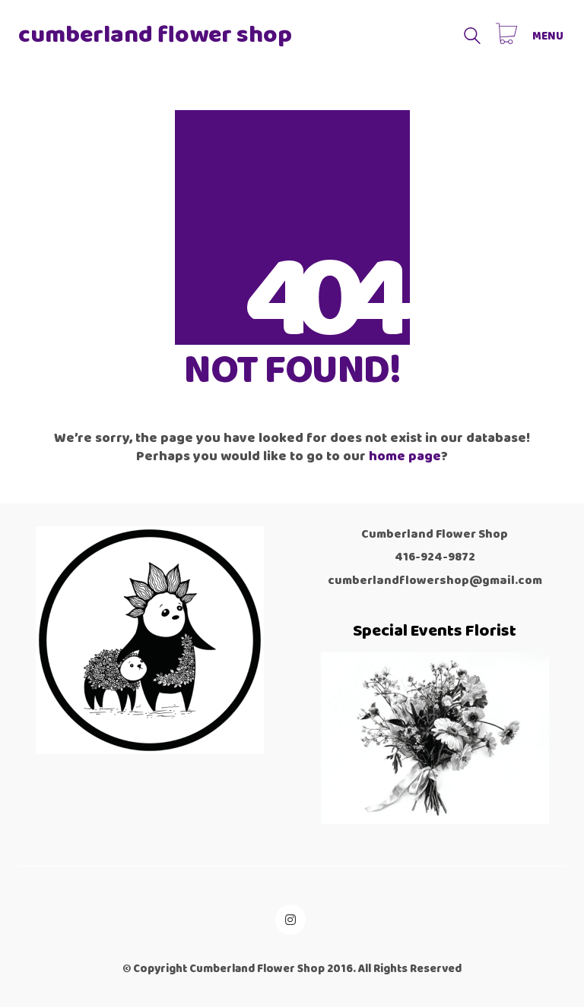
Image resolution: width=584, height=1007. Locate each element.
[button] (549, 36)
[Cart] (506, 36)
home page (405, 456)
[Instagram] (290, 919)
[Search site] (472, 38)
